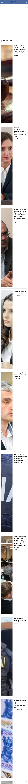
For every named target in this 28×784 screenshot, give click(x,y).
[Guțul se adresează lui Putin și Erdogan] (7, 329)
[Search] (26, 2)
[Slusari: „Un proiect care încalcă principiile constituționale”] (7, 411)
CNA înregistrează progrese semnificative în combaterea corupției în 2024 (20, 457)
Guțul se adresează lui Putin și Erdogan (20, 292)
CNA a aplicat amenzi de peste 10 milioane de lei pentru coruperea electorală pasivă (20, 704)
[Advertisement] (14, 23)
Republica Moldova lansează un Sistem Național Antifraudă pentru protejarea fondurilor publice (19, 49)
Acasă (2, 5)
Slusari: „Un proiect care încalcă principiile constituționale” (20, 375)
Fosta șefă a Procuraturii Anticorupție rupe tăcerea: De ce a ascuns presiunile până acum (20, 132)
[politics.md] (14, 2)
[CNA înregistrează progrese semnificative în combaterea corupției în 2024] (7, 493)
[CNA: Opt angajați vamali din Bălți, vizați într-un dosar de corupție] (7, 656)
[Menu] (2, 2)
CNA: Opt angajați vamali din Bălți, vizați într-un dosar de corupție (20, 621)
